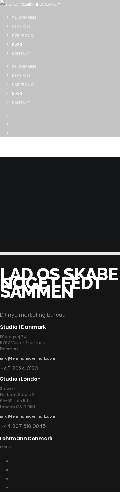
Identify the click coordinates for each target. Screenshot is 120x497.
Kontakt (21, 102)
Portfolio (23, 84)
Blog (17, 93)
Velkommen (24, 66)
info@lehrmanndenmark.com (27, 358)
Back (5, 248)
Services (21, 75)
